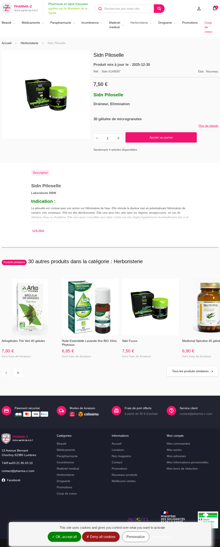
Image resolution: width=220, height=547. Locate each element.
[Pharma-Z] (20, 9)
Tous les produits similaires (190, 371)
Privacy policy (161, 537)
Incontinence (90, 22)
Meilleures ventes (124, 481)
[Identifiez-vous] (187, 8)
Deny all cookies (102, 537)
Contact (117, 462)
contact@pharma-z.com (18, 471)
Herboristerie (139, 22)
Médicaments (31, 22)
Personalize (136, 537)
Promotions (190, 22)
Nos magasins (121, 456)
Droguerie (165, 22)
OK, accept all (66, 537)
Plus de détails (208, 126)
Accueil (6, 43)
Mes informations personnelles (187, 462)
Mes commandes (178, 443)
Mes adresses (176, 456)
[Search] (159, 8)
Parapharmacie (60, 22)
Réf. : (97, 71)
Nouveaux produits (124, 474)
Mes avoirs (174, 450)
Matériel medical (114, 25)
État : (201, 71)
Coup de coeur (208, 27)
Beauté (6, 22)
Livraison (118, 450)
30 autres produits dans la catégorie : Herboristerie (73, 261)
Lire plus (38, 230)
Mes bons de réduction (182, 468)
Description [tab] (40, 172)
